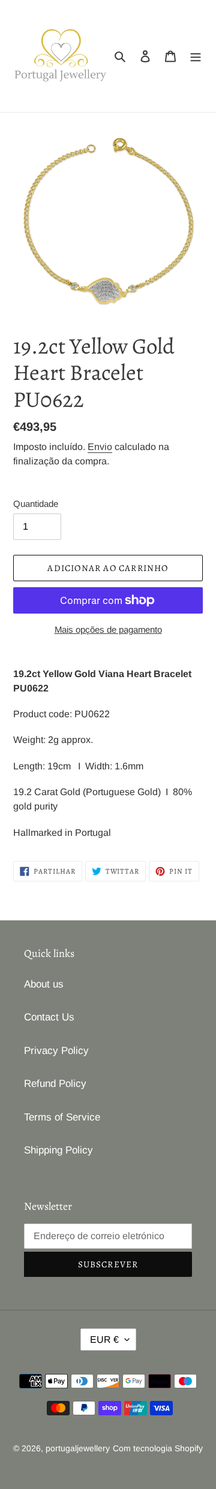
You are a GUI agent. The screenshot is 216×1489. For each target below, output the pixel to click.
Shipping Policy (58, 1150)
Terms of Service (62, 1117)
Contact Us (49, 1017)
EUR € (104, 1339)
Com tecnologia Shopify (158, 1448)
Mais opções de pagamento (108, 629)
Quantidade (35, 504)
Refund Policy (55, 1083)
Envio (100, 447)
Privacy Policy (56, 1050)
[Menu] (195, 56)
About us (44, 984)
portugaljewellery (78, 1448)
